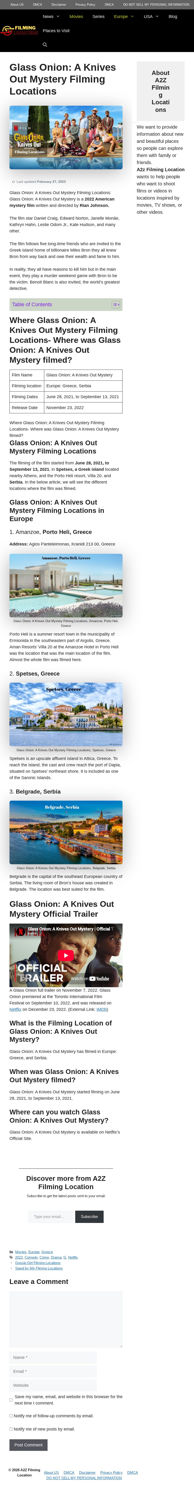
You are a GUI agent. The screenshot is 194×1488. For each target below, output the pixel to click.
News (48, 16)
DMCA (37, 4)
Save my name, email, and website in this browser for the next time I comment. (69, 1399)
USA (148, 16)
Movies (76, 16)
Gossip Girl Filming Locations (38, 1263)
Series (99, 16)
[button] (45, 45)
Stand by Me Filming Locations (39, 1268)
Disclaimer (59, 4)
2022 (19, 1257)
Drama (56, 1257)
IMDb (102, 1009)
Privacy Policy (85, 4)
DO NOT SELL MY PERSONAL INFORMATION (156, 4)
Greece (47, 1252)
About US (17, 4)
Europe (121, 16)
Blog (173, 16)
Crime (44, 1257)
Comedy (31, 1257)
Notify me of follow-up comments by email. (54, 1416)
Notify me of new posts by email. (44, 1429)
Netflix (15, 1009)
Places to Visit (56, 30)
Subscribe (89, 1217)
